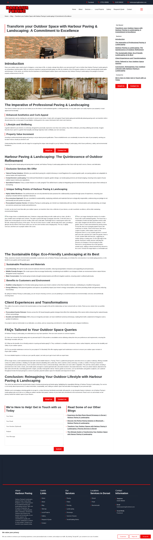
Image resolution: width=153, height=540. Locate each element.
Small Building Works (73, 519)
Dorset (94, 498)
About (80, 9)
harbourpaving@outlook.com (137, 2)
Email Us (49, 150)
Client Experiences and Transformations (130, 58)
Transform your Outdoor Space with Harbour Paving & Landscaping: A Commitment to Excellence (129, 30)
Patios (68, 501)
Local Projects (99, 9)
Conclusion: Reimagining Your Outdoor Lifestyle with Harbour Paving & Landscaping (130, 69)
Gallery (109, 9)
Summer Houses (72, 516)
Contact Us (62, 150)
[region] (76, 535)
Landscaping (70, 509)
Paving (69, 498)
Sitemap (44, 509)
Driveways (70, 512)
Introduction (120, 39)
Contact (129, 9)
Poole (93, 501)
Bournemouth (96, 505)
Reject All (134, 536)
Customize (123, 536)
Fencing (69, 505)
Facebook (91, 2)
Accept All (145, 536)
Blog (11, 16)
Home (74, 9)
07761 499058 (104, 2)
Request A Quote (119, 9)
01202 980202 (119, 2)
